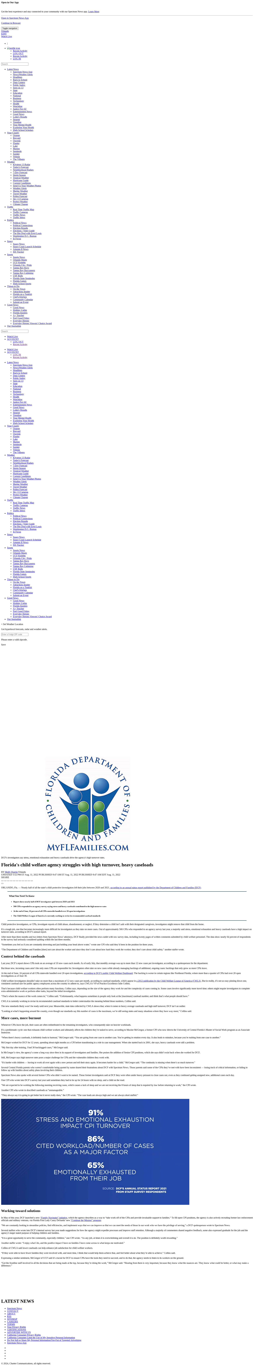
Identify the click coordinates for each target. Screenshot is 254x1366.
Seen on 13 (18, 87)
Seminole (17, 151)
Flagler (16, 143)
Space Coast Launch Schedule (27, 246)
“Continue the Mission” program (86, 1220)
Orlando (5, 31)
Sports (10, 254)
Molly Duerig (11, 872)
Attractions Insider (21, 291)
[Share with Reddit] (14, 880)
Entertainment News (22, 111)
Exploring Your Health (23, 127)
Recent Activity (20, 51)
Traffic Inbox (19, 217)
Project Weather (20, 201)
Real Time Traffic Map (23, 209)
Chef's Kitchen (20, 297)
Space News (19, 244)
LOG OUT (18, 53)
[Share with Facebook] (2, 880)
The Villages (19, 159)
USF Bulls (18, 275)
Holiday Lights (20, 310)
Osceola (16, 140)
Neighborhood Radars (23, 170)
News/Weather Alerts (23, 74)
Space (10, 241)
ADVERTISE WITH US (19, 1332)
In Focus (17, 238)
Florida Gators (19, 281)
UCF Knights (19, 262)
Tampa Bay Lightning (23, 273)
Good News (18, 114)
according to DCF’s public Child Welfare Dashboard (108, 973)
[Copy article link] (2, 883)
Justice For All (19, 109)
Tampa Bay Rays (21, 268)
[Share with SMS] (8, 880)
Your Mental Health (22, 125)
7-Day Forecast (20, 172)
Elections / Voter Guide (24, 230)
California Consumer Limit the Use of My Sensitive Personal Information (41, 1337)
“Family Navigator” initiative (53, 1217)
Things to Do (13, 286)
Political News (19, 223)
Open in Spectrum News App (15, 18)
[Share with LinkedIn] (29, 880)
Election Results (20, 228)
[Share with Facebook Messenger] (17, 880)
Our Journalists (14, 326)
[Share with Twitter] (5, 880)
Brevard (16, 138)
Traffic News (19, 215)
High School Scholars (23, 130)
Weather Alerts (20, 188)
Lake (15, 146)
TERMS (11, 1324)
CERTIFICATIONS (16, 1329)
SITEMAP (12, 1319)
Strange (16, 119)
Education (17, 93)
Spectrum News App (22, 72)
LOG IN (17, 59)
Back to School (20, 80)
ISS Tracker (18, 252)
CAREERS (12, 1321)
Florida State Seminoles (24, 278)
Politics (10, 220)
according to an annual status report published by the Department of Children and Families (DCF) (155, 887)
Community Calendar (23, 299)
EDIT (4, 34)
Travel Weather (20, 193)
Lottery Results (20, 117)
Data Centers (19, 82)
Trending (17, 122)
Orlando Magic (20, 260)
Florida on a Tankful (22, 294)
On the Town (19, 289)
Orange (16, 135)
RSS (9, 1316)
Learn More (93, 11)
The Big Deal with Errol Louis (27, 233)
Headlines (17, 77)
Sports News (19, 257)
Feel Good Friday (21, 318)
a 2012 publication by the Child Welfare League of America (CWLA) (168, 981)
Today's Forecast (21, 167)
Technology (18, 101)
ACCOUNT (13, 339)
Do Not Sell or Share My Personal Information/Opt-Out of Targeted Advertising (44, 1340)
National (17, 95)
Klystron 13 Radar (21, 164)
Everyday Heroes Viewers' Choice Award (32, 323)
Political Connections (23, 225)
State (15, 90)
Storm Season (19, 175)
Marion (16, 148)
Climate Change (20, 204)
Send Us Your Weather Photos (27, 185)
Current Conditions (22, 183)
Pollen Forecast (20, 196)
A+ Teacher (18, 315)
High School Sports (22, 283)
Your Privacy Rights (16, 1327)
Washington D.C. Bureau (24, 236)
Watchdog (17, 106)
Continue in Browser (11, 23)
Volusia (16, 156)
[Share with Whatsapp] (23, 880)
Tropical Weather (21, 178)
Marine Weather (20, 191)
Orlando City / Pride (22, 265)
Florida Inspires (20, 313)
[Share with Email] (32, 880)
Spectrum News (14, 1308)
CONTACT (12, 1311)
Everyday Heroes (21, 320)
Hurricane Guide (21, 180)
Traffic (10, 207)
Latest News (13, 69)
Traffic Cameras (20, 212)
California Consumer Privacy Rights (24, 1335)
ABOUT (11, 1313)
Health (16, 103)
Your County (13, 132)
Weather (11, 162)
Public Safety (19, 85)
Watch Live (6, 36)
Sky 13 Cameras (20, 199)
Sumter (16, 154)
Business (17, 98)
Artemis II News (20, 249)
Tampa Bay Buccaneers (24, 270)
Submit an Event (20, 302)
